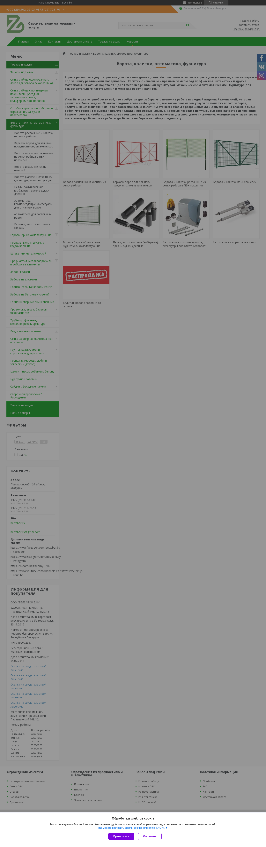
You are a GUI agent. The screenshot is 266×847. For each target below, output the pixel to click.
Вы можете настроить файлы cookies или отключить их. (131, 827)
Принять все (121, 836)
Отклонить (150, 836)
